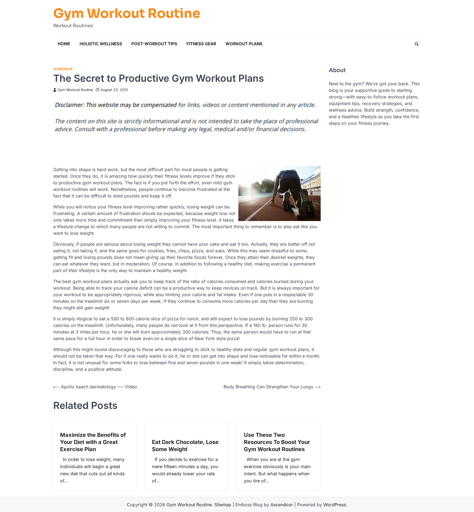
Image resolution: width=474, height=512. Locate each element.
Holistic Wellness (101, 43)
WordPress (334, 504)
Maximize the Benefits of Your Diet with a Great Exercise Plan (93, 442)
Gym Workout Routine (126, 13)
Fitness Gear (201, 43)
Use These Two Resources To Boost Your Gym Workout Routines (277, 442)
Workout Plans (244, 43)
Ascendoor (281, 504)
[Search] (417, 44)
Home (64, 43)
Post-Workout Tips (154, 43)
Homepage (63, 69)
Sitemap (223, 504)
